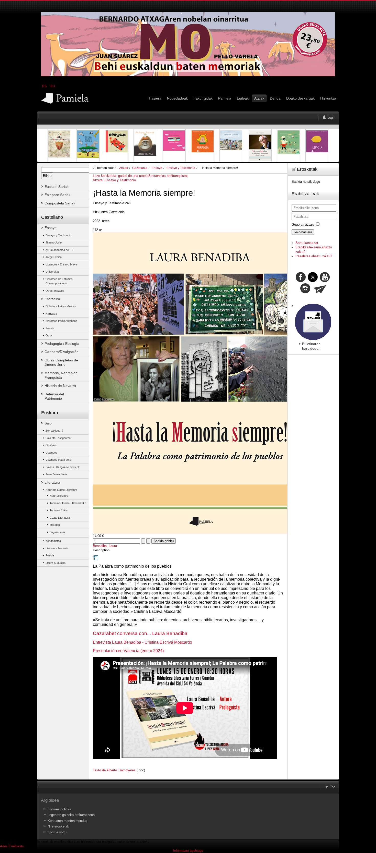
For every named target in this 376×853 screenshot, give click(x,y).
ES (45, 86)
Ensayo (157, 167)
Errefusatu (16, 846)
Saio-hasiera (303, 232)
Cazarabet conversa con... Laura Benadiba (140, 633)
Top (332, 787)
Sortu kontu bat (306, 243)
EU (52, 86)
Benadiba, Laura (105, 546)
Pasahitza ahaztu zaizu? (313, 256)
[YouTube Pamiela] (325, 281)
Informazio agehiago (188, 850)
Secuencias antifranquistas (168, 176)
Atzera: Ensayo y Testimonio (114, 180)
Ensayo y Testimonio (181, 167)
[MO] (188, 75)
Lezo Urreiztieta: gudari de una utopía (120, 176)
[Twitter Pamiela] (330, 281)
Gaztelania (139, 167)
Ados (4, 846)
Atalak (123, 167)
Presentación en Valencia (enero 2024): (129, 651)
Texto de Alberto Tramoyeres (114, 770)
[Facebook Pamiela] (301, 281)
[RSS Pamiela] (305, 292)
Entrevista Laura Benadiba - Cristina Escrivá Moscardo (142, 642)
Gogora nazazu (303, 224)
